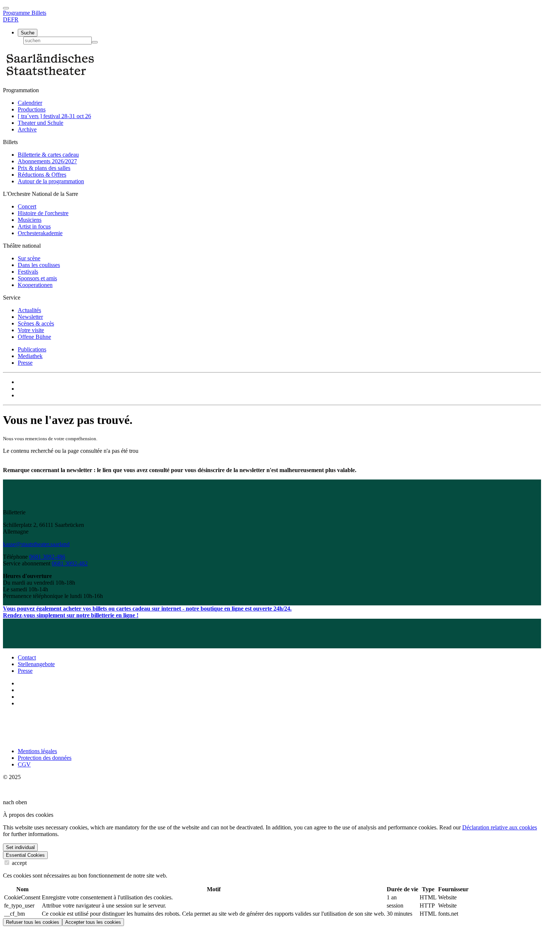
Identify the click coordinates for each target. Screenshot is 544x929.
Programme (17, 13)
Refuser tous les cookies (32, 922)
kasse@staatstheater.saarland (36, 544)
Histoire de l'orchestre (43, 213)
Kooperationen (35, 285)
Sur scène (29, 258)
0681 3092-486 (47, 557)
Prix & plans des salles (44, 168)
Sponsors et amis (37, 278)
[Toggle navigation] (6, 8)
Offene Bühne (34, 337)
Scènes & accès (36, 323)
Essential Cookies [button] (25, 855)
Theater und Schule (40, 123)
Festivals (28, 271)
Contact (27, 657)
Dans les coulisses (39, 265)
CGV (24, 764)
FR (15, 19)
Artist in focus (34, 226)
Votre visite (31, 330)
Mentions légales (37, 751)
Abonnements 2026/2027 (47, 161)
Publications (32, 349)
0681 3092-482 (70, 563)
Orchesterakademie (40, 233)
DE (7, 19)
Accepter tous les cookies (93, 922)
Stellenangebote (36, 664)
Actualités (29, 310)
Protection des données (44, 758)
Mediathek (30, 356)
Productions (32, 109)
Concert (27, 206)
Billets (38, 13)
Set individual (20, 847)
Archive (27, 129)
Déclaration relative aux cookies (499, 827)
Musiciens (29, 220)
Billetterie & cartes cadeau (48, 154)
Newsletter (30, 317)
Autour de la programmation (51, 181)
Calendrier (30, 103)
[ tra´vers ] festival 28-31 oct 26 (54, 116)
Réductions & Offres (42, 174)
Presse (25, 363)
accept (18, 863)
